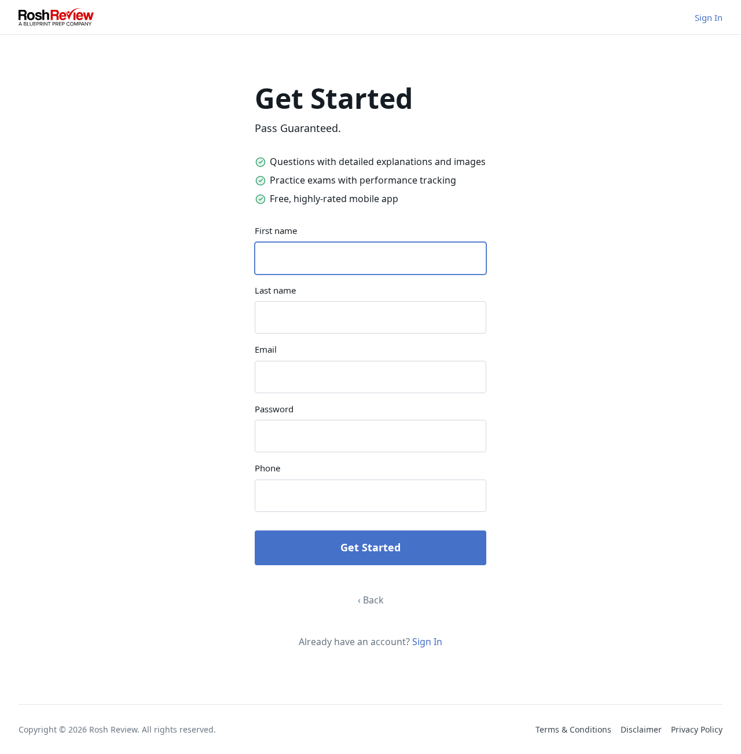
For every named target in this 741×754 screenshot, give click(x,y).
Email (266, 349)
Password (274, 409)
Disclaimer (641, 729)
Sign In (708, 17)
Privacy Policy (696, 729)
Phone (267, 468)
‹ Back (371, 600)
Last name (275, 290)
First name (276, 230)
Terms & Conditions (573, 729)
